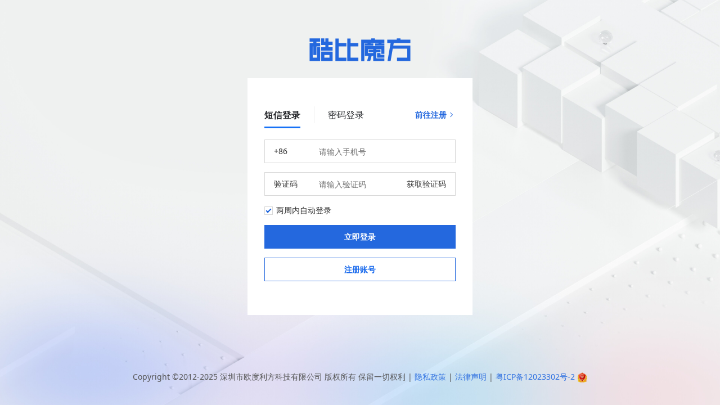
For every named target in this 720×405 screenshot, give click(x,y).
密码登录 (346, 115)
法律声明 (471, 376)
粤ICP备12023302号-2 (535, 376)
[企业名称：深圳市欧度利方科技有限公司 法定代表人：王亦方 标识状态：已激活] (582, 376)
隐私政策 (430, 376)
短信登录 (282, 115)
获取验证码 (426, 183)
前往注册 (431, 114)
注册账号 (360, 269)
